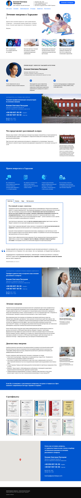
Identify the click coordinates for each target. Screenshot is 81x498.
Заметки (40, 8)
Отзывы (32, 8)
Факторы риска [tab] (30, 201)
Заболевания (24, 8)
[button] (20, 460)
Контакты (47, 8)
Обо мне (9, 8)
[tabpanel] (34, 223)
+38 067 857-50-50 (13, 115)
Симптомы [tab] (10, 201)
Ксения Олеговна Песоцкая (20, 2)
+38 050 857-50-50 (13, 112)
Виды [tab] (23, 201)
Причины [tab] (17, 201)
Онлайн (15, 8)
